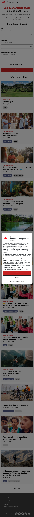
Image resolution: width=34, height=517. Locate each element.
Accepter (17, 272)
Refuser (17, 277)
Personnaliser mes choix (17, 281)
